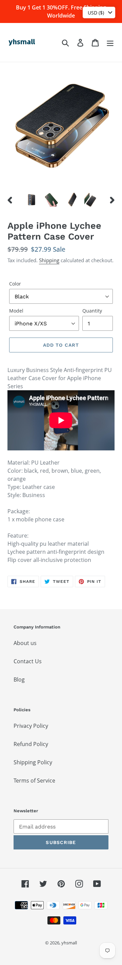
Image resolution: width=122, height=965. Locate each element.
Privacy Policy (31, 725)
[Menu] (110, 42)
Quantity (92, 310)
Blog (19, 679)
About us (25, 643)
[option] (31, 200)
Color (15, 283)
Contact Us (28, 661)
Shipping (49, 260)
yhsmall (69, 943)
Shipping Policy (33, 762)
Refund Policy (31, 744)
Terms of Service (34, 780)
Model (16, 310)
